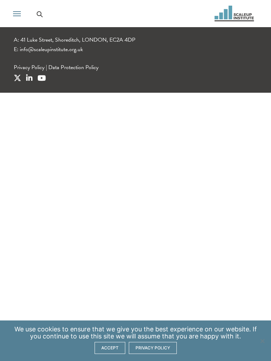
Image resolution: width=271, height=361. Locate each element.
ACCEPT (110, 347)
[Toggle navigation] (17, 13)
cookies (48, 329)
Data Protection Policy (73, 67)
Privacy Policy (29, 67)
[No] (262, 340)
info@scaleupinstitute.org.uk (51, 49)
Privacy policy (153, 347)
